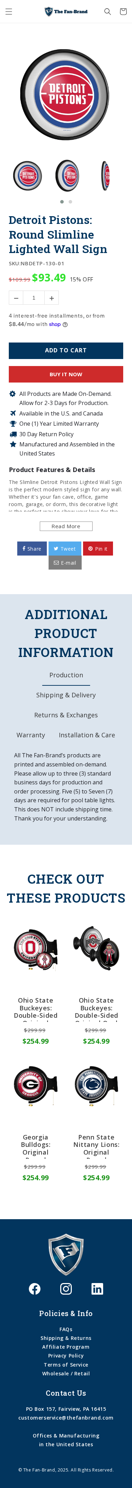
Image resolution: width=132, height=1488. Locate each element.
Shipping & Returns (66, 1338)
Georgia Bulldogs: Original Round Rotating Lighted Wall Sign (35, 1146)
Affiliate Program (65, 1346)
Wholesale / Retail (66, 1373)
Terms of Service (66, 1364)
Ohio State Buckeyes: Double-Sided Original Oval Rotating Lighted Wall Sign (96, 1009)
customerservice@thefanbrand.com (66, 1417)
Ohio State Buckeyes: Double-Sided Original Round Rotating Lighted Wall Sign (35, 1009)
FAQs (65, 1329)
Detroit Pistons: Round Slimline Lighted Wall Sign (58, 234)
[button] (9, 11)
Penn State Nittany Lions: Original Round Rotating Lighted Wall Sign (96, 1146)
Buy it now (66, 374)
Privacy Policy (66, 1355)
